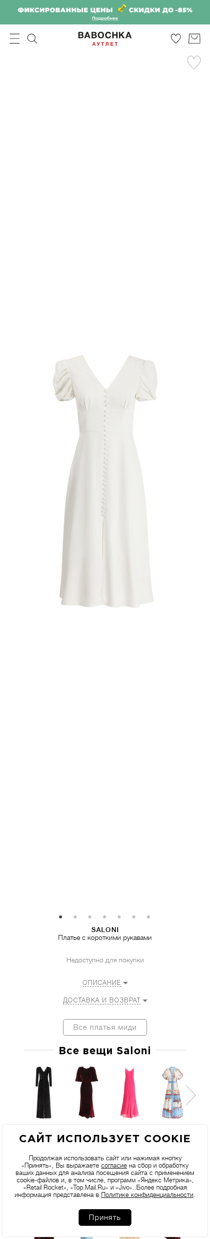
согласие (114, 1165)
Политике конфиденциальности (147, 1194)
